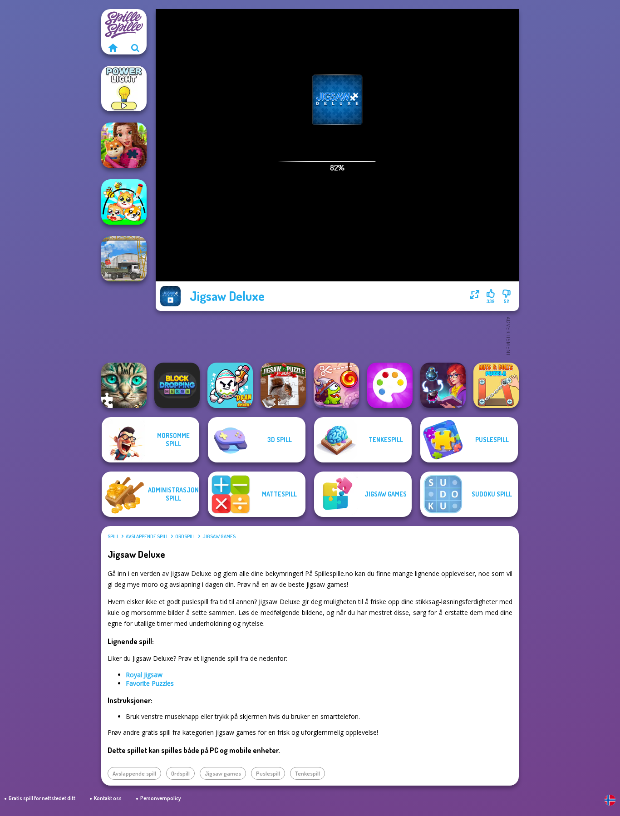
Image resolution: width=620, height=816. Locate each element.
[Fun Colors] (390, 385)
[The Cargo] (124, 258)
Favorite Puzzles (150, 683)
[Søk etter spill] (135, 47)
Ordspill (185, 536)
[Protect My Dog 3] (124, 202)
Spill (113, 536)
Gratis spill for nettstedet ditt (42, 798)
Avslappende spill (147, 536)
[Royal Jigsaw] (124, 145)
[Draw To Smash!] (230, 385)
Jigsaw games (219, 536)
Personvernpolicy (160, 798)
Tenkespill (307, 773)
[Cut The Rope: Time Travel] (336, 385)
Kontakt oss (108, 798)
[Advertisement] (337, 335)
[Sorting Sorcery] (443, 385)
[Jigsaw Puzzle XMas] (283, 385)
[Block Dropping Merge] (177, 385)
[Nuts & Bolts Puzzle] (496, 385)
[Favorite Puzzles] (124, 385)
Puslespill (268, 773)
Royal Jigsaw (144, 674)
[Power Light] (124, 88)
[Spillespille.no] (112, 47)
